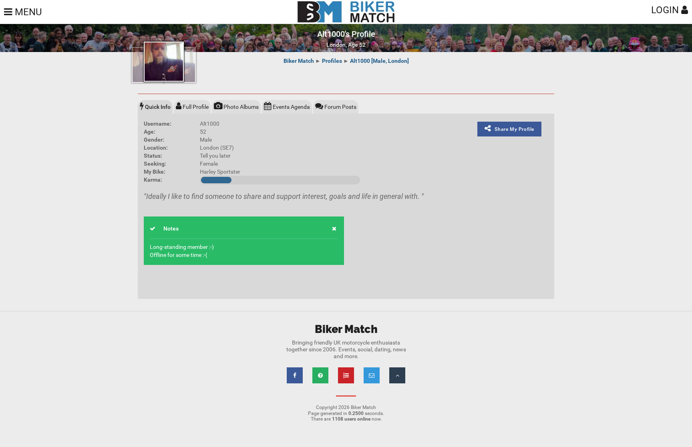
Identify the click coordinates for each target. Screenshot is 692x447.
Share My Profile (514, 129)
